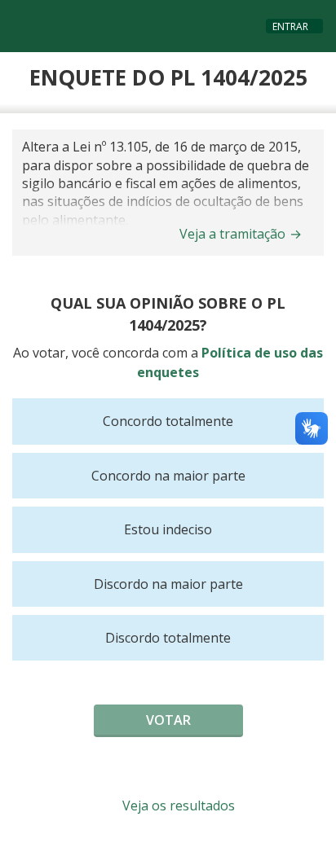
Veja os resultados (177, 805)
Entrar (290, 26)
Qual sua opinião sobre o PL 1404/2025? (168, 314)
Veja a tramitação (240, 234)
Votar (168, 720)
